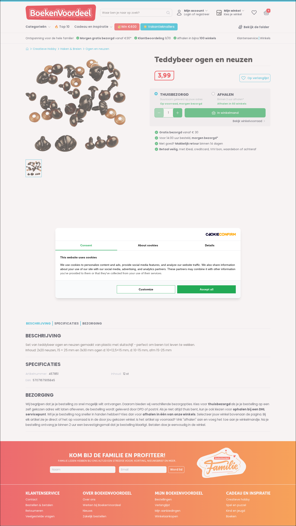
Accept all (206, 289)
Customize (146, 289)
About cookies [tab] (148, 245)
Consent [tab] (86, 245)
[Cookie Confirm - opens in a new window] (221, 234)
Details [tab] (209, 245)
